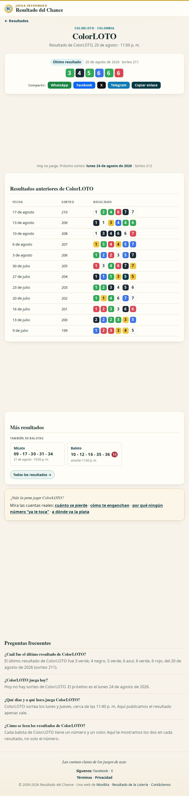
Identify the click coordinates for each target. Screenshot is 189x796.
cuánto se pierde (71, 505)
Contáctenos (161, 784)
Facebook (84, 85)
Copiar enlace (146, 85)
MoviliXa (102, 784)
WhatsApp (59, 85)
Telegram (118, 85)
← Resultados (16, 20)
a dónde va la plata (70, 511)
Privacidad (103, 777)
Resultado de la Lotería (130, 784)
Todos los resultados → (32, 474)
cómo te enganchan (109, 505)
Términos (84, 777)
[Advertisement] (94, 129)
